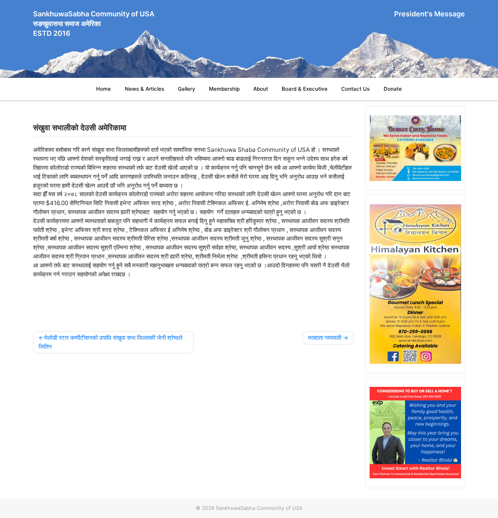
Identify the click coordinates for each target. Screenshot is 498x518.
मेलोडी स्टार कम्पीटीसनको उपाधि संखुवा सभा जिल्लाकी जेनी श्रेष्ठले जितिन (110, 342)
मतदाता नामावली (324, 337)
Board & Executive (305, 89)
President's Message (429, 14)
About (260, 89)
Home (103, 89)
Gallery (186, 89)
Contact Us (355, 89)
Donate (393, 89)
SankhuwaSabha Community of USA (259, 508)
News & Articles (144, 89)
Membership (224, 89)
